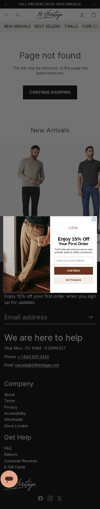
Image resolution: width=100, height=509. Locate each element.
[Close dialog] (94, 219)
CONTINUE (73, 270)
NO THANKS (73, 280)
